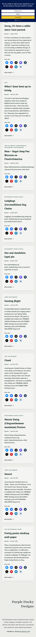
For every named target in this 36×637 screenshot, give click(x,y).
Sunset (8, 474)
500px (6, 297)
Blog (5, 82)
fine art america (9, 145)
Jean (7, 34)
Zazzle (21, 197)
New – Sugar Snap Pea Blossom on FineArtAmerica (17, 155)
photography (8, 147)
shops (16, 197)
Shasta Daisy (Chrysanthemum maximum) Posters (14, 423)
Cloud (7, 360)
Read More (9, 72)
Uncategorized (19, 147)
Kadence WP (26, 631)
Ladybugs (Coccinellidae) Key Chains (15, 204)
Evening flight (12, 301)
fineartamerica (21, 145)
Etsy (5, 356)
